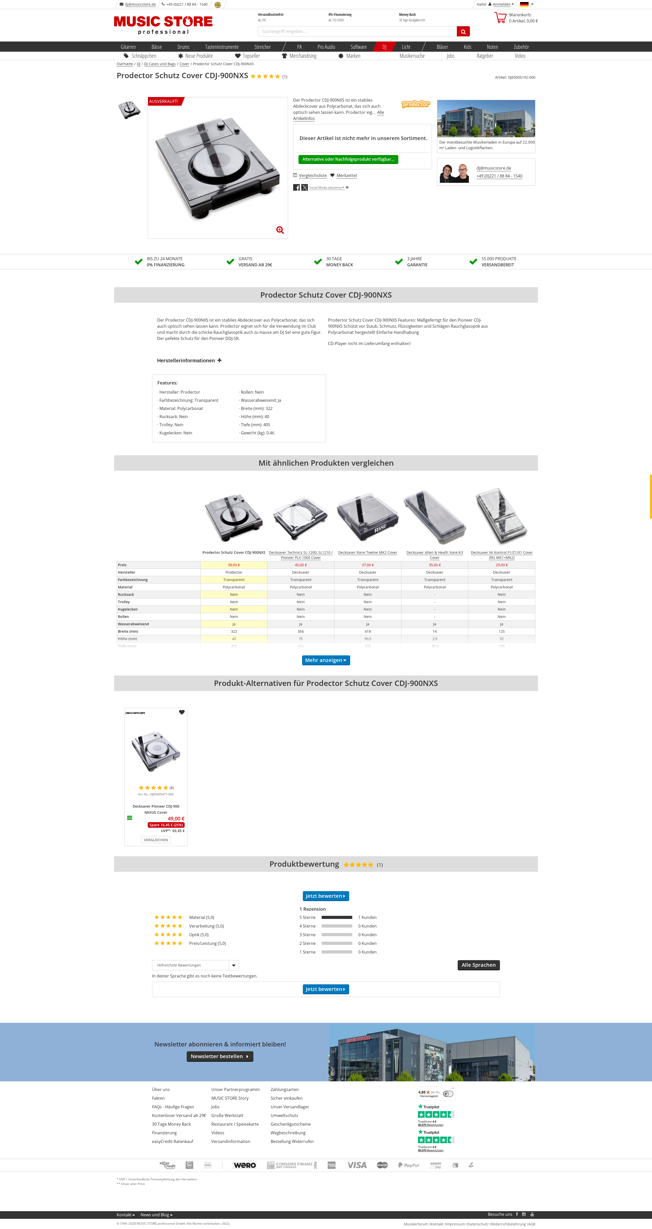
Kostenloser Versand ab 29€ (179, 1115)
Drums (183, 46)
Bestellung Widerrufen (292, 1141)
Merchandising (303, 55)
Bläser (442, 46)
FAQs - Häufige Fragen (173, 1107)
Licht (406, 46)
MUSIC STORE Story (230, 1098)
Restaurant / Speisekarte (235, 1124)
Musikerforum (416, 1224)
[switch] (448, 1094)
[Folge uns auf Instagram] (524, 1214)
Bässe (156, 46)
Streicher (262, 46)
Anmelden (502, 4)
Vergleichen (156, 839)
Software (359, 46)
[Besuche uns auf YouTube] (532, 1214)
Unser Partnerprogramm (235, 1089)
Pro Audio (326, 46)
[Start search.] (463, 31)
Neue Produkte (199, 55)
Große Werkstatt (227, 1115)
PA (299, 46)
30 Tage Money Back (171, 1124)
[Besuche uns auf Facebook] (517, 1214)
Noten (492, 46)
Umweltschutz (284, 1115)
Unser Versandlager (290, 1107)
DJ (384, 46)
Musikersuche (412, 55)
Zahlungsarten (285, 1089)
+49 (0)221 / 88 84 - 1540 (499, 176)
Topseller (251, 55)
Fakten (158, 1098)
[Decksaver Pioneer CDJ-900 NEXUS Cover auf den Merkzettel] (182, 712)
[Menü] (453, 1089)
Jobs (451, 55)
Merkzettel (347, 175)
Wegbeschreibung (288, 1133)
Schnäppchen (144, 55)
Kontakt (124, 1215)
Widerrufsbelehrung (508, 1224)
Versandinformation (230, 1141)
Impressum (455, 1224)
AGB (531, 1224)
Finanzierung (164, 1133)
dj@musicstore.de (140, 4)
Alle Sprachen (479, 964)
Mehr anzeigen (323, 660)
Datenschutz (478, 1224)
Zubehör (521, 46)
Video (520, 55)
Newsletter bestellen (217, 1056)
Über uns (161, 1089)
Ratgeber (485, 55)
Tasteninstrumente (222, 46)
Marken (353, 55)
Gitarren (128, 46)
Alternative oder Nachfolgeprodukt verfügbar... (348, 159)
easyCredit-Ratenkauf (172, 1141)
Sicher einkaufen (287, 1098)
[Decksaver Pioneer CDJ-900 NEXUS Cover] (156, 751)
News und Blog (155, 1215)
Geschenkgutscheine (291, 1124)
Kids (467, 46)
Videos (217, 1133)
